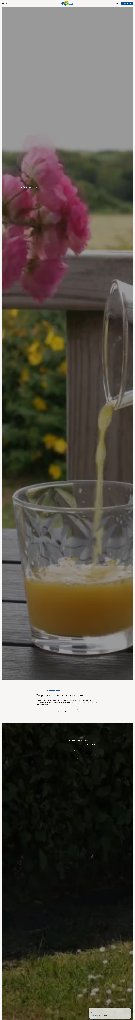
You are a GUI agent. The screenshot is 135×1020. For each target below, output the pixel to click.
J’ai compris (96, 1015)
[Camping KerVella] (67, 3)
